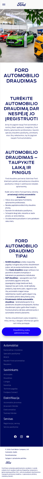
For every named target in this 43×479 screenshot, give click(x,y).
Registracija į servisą (12, 423)
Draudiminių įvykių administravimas (21, 331)
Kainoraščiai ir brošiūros (13, 350)
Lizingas (7, 382)
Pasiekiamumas (11, 455)
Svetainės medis (11, 452)
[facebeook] (15, 437)
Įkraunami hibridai (11, 406)
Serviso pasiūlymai (11, 427)
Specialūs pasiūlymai (12, 354)
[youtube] (27, 437)
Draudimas (8, 378)
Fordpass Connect (11, 392)
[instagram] (21, 437)
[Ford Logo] (22, 4)
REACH (6, 357)
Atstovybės (8, 374)
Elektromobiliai (10, 410)
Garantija (7, 385)
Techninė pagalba (11, 389)
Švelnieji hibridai (10, 413)
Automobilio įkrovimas (13, 402)
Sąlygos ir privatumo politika (15, 458)
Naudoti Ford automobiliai (14, 361)
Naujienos (7, 364)
